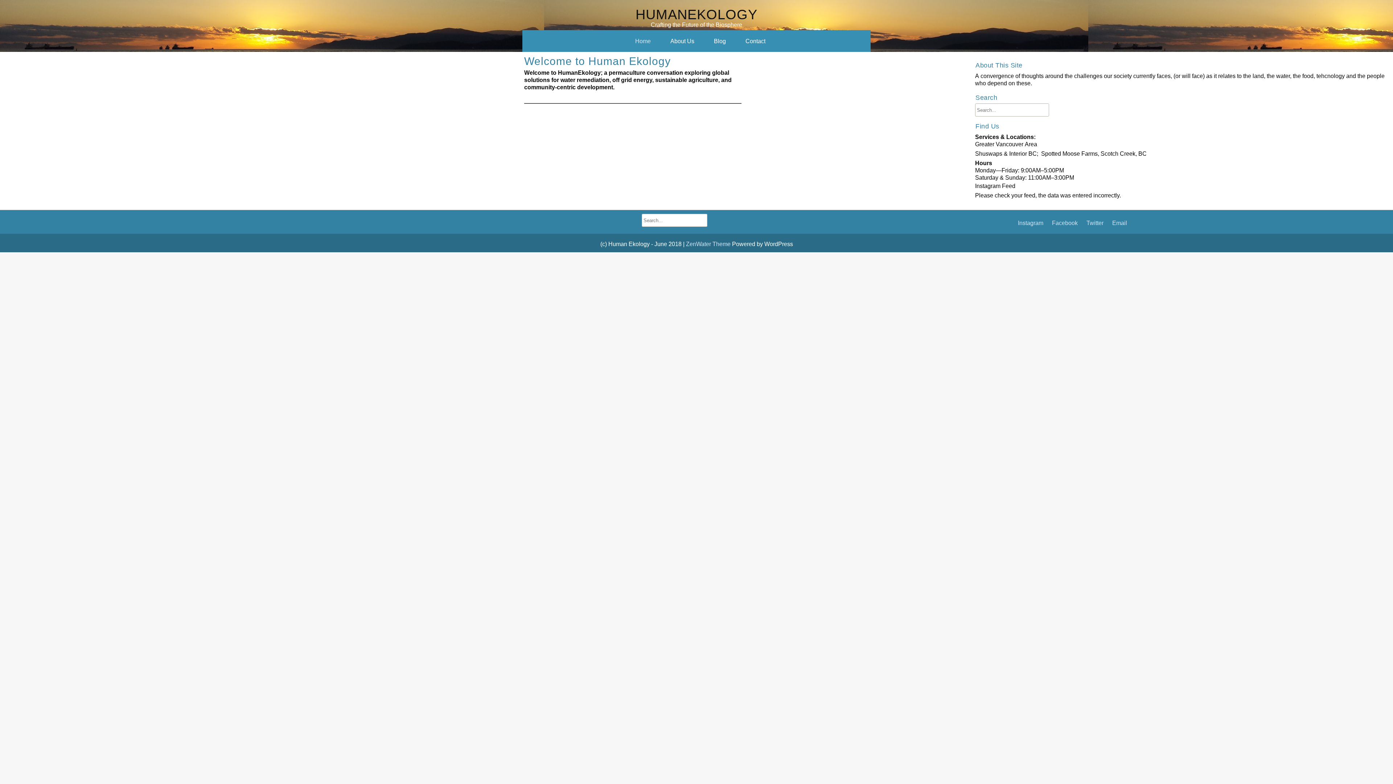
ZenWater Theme (709, 244)
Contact (755, 41)
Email (1119, 222)
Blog (720, 41)
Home (643, 41)
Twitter (1095, 222)
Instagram (1030, 222)
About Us (682, 41)
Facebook (1065, 222)
